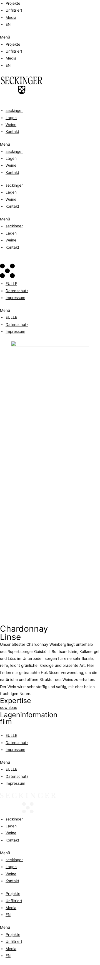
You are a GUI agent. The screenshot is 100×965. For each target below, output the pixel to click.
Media (11, 17)
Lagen (11, 117)
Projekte (13, 3)
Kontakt (12, 131)
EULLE (11, 283)
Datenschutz (17, 291)
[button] (50, 37)
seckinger (14, 110)
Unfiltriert (14, 10)
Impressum (15, 297)
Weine (11, 124)
